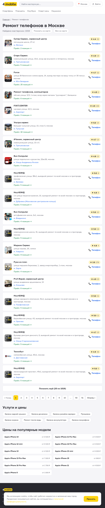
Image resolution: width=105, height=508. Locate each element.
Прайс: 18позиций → (23, 132)
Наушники (56, 11)
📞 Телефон (94, 43)
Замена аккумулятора (56, 420)
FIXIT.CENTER (21, 105)
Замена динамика (39, 414)
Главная (6, 19)
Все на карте (61, 31)
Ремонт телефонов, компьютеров (31, 92)
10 (65, 398)
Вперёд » (91, 398)
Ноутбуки (31, 11)
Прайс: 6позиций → (23, 98)
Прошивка (85, 414)
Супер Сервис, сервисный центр (30, 38)
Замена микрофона (80, 420)
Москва (84, 4)
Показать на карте (42, 31)
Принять (91, 499)
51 (82, 398)
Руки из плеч (20, 262)
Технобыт (19, 351)
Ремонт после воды (32, 420)
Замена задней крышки (15, 414)
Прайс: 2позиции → (23, 48)
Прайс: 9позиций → (23, 255)
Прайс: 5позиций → (23, 65)
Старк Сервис (21, 55)
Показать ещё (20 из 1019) (52, 388)
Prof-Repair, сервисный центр (29, 279)
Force (16, 72)
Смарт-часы (43, 11)
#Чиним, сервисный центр (27, 139)
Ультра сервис (21, 122)
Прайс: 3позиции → (23, 115)
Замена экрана (11, 420)
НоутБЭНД (19, 173)
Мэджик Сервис (22, 245)
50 (76, 398)
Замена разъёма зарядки (64, 414)
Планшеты (20, 11)
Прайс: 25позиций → (23, 84)
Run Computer (21, 156)
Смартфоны (8, 11)
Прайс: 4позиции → (23, 165)
